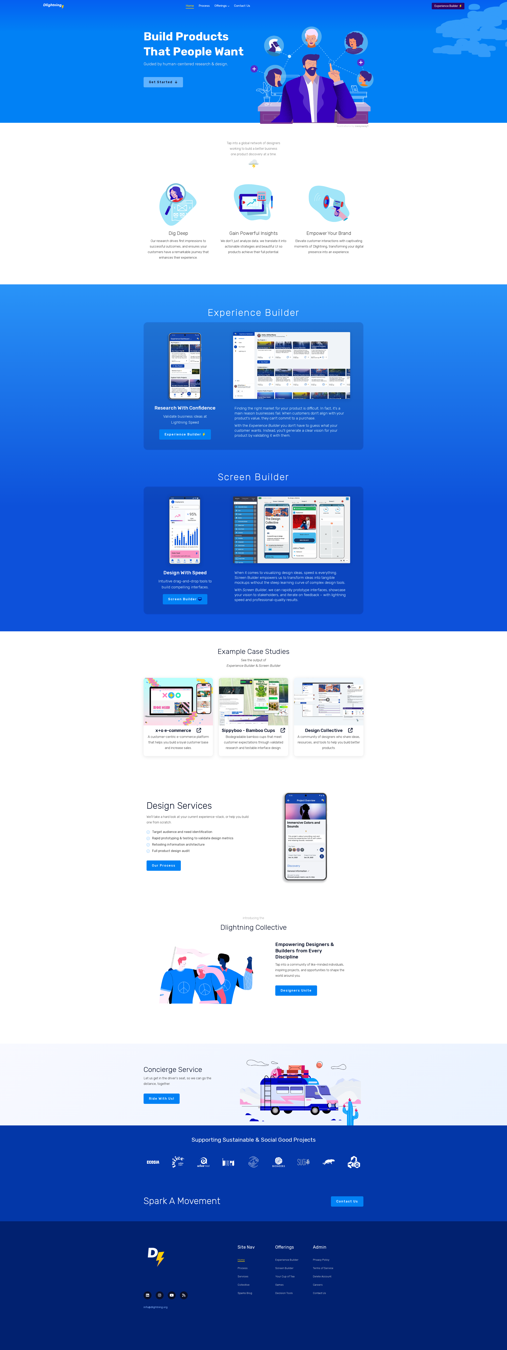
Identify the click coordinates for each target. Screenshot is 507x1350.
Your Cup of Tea (284, 1276)
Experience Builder (447, 6)
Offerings (221, 6)
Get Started (162, 82)
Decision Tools (284, 1293)
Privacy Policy (321, 1259)
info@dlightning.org (156, 1307)
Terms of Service (323, 1268)
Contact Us (242, 6)
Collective (244, 1284)
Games (279, 1284)
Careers (318, 1284)
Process (204, 6)
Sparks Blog (245, 1293)
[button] (197, 82)
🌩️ (253, 163)
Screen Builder (183, 599)
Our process (163, 865)
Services (243, 1276)
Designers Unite (296, 990)
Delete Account (322, 1276)
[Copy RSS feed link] (184, 1295)
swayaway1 (361, 126)
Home (190, 6)
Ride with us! (161, 1098)
